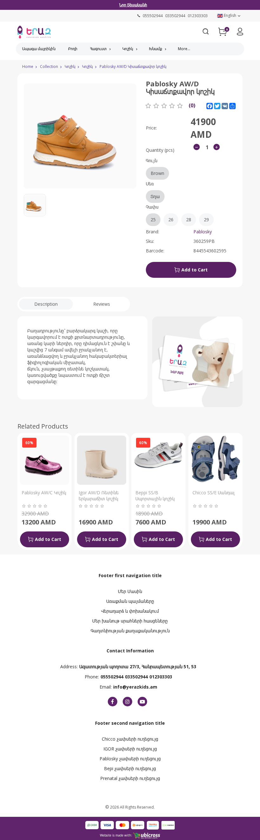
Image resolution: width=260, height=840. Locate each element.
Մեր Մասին (130, 591)
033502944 (136, 677)
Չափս (177, 213)
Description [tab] (46, 304)
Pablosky (202, 232)
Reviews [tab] (101, 304)
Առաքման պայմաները (130, 601)
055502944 (112, 677)
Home (27, 66)
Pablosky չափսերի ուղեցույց (130, 759)
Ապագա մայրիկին (38, 48)
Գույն (155, 166)
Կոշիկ (127, 48)
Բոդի (72, 48)
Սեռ (153, 190)
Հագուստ (98, 48)
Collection (49, 66)
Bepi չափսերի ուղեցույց (130, 768)
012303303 (160, 677)
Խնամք (155, 48)
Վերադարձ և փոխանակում (130, 611)
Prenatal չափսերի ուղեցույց (130, 778)
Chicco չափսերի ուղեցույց (130, 739)
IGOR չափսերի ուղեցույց (130, 749)
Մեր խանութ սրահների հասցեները (130, 621)
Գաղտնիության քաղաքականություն (130, 631)
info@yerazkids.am (135, 687)
